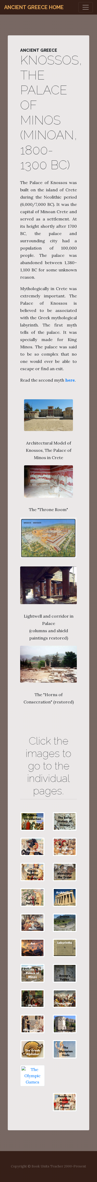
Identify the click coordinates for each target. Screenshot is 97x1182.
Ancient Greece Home (34, 7)
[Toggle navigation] (85, 7)
